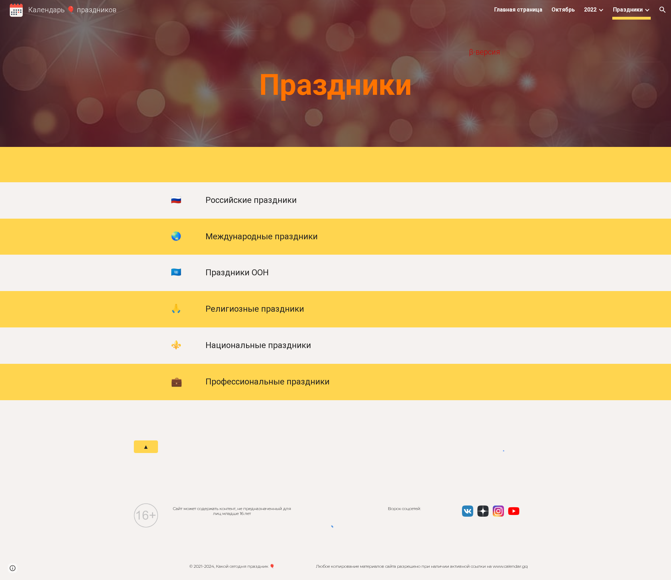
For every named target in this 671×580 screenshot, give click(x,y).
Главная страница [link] (518, 9)
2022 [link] (590, 9)
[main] (335, 52)
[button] (662, 9)
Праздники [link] (628, 9)
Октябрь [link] (563, 9)
